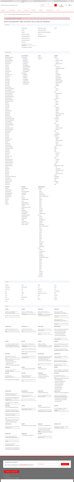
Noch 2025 (7, 107)
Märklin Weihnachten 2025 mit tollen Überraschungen (44, 330)
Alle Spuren (58, 152)
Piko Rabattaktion (59, 93)
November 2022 (8, 423)
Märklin (55, 57)
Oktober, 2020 (8, 433)
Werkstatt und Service (26, 38)
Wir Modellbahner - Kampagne (27, 435)
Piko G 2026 (7, 85)
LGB (55, 179)
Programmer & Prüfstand (26, 207)
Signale (23, 219)
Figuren (40, 238)
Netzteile (23, 197)
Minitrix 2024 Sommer (9, 129)
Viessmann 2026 (8, 71)
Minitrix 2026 (7, 79)
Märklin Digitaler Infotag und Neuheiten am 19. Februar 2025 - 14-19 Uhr (12, 357)
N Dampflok (25, 74)
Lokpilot (57, 110)
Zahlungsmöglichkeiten (26, 36)
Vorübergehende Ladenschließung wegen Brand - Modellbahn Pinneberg (12, 410)
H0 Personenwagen (26, 69)
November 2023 (24, 390)
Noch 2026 (7, 68)
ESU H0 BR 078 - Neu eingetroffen (61, 397)
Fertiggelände (41, 246)
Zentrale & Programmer (60, 113)
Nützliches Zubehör (59, 80)
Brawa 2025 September (9, 96)
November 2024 (41, 353)
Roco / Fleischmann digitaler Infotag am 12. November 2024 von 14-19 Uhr (45, 357)
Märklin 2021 (7, 182)
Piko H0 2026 (7, 80)
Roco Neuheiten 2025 (9, 360)
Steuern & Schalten (59, 60)
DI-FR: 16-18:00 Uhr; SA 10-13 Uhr (40, 1)
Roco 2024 (7, 137)
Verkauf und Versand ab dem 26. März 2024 (29, 380)
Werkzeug (57, 137)
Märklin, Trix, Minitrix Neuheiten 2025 (12, 364)
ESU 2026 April (8, 63)
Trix (55, 87)
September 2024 (57, 353)
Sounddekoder (24, 213)
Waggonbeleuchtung (25, 203)
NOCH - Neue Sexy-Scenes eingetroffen (61, 329)
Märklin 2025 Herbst (9, 93)
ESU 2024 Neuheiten (42, 377)
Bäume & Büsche (59, 82)
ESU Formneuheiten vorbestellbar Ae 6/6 (28, 400)
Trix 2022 (7, 170)
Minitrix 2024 (7, 143)
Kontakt (23, 30)
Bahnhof (40, 222)
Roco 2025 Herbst (8, 90)
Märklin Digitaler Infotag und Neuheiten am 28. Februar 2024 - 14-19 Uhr (61, 376)
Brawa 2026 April (8, 61)
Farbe (40, 189)
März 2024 (23, 372)
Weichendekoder (25, 216)
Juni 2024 (39, 367)
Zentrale (23, 205)
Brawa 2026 (7, 69)
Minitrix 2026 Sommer (9, 60)
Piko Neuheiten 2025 (9, 363)
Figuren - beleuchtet (25, 222)
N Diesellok (25, 77)
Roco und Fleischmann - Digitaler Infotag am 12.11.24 (60, 364)
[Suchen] (55, 5)
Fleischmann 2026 (8, 74)
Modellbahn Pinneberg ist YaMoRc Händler (44, 333)
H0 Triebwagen (25, 65)
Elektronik (7, 203)
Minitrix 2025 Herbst (9, 94)
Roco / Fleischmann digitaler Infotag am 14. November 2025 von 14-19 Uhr (12, 344)
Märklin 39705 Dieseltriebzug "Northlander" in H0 (27, 396)
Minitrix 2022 (7, 178)
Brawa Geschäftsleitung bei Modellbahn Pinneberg (27, 376)
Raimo (39, 295)
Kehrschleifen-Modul (25, 191)
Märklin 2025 (7, 112)
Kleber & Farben (58, 77)
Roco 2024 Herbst (8, 116)
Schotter (40, 199)
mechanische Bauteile (60, 170)
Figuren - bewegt (25, 224)
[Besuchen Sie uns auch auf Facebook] (5, 475)
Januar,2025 (7, 353)
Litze (22, 196)
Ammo (55, 174)
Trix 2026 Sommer (8, 58)
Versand (17, 477)
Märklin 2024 (7, 140)
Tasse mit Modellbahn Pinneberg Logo (12, 346)
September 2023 (57, 390)
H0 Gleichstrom (8, 191)
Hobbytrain (56, 178)
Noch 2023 (7, 157)
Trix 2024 (7, 141)
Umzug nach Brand (58, 401)
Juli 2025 (6, 341)
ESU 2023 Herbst (8, 145)
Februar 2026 (40, 309)
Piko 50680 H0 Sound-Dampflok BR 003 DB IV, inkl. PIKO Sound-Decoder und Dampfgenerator (12, 398)
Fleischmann (56, 118)
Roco (55, 123)
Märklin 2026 (7, 76)
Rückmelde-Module (25, 199)
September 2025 (57, 326)
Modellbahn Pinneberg (42, 293)
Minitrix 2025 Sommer (9, 101)
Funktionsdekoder (25, 211)
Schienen (57, 124)
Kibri (6, 291)
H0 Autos (6, 188)
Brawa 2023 (7, 149)
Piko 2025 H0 (7, 115)
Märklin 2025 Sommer (9, 99)
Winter (40, 207)
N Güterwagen (25, 83)
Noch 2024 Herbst (8, 121)
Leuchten (41, 218)
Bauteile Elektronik (25, 188)
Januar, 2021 (40, 423)
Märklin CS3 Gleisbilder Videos (11, 421)
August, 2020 (24, 433)
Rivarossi (56, 295)
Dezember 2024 (24, 353)
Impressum (40, 34)
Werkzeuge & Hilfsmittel (60, 68)
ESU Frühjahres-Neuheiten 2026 (44, 315)
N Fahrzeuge (24, 72)
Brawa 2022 (7, 171)
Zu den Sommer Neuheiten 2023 (44, 407)
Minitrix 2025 (7, 113)
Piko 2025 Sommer (8, 98)
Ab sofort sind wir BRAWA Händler (44, 425)
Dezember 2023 (8, 390)
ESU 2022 (7, 167)
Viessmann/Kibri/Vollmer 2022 (10, 176)
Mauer (40, 202)
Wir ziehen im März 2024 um (43, 376)
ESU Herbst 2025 (8, 87)
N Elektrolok (25, 76)
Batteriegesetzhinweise (42, 36)
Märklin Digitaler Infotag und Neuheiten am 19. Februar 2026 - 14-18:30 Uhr (44, 313)
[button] (62, 5)
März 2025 (56, 341)
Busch (55, 151)
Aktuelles (23, 32)
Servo (23, 200)
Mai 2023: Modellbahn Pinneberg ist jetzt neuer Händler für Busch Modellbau (60, 409)
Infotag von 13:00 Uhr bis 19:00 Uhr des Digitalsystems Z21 (12, 427)
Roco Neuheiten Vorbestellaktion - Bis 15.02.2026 (61, 316)
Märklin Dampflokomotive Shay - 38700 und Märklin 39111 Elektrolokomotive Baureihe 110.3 (61, 345)
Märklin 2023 (7, 151)
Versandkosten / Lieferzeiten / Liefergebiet (27, 45)
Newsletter (24, 42)
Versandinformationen (26, 40)
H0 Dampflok (25, 58)
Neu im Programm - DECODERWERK (28, 368)
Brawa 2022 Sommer (9, 165)
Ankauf (58, 10)
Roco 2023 (7, 154)
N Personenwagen (26, 82)
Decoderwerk (56, 176)
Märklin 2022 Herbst (9, 159)
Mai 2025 (39, 341)
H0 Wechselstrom (8, 189)
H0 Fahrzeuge (24, 57)
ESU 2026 (7, 65)
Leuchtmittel (58, 168)
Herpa (55, 146)
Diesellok (57, 108)
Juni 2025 (23, 341)
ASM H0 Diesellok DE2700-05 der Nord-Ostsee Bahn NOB (29, 357)
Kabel (23, 189)
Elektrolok (57, 107)
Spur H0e (7, 199)
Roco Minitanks (24, 297)
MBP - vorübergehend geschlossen (12, 407)
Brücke (40, 232)
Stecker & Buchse (25, 202)
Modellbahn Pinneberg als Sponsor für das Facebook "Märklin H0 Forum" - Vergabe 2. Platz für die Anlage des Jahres (45, 430)
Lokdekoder (24, 210)
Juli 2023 (23, 405)
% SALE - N (40, 58)
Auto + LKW (41, 241)
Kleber (40, 191)
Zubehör (57, 61)
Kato (55, 289)
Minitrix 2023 (7, 152)
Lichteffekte (24, 194)
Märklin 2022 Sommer (9, 162)
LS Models (40, 291)
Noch (55, 65)
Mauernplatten (58, 79)
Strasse (40, 200)
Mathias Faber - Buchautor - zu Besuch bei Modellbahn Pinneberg (61, 427)
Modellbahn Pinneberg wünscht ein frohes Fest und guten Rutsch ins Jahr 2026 (12, 330)
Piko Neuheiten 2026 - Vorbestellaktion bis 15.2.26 (61, 324)
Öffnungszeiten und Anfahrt (27, 47)
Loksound (57, 112)
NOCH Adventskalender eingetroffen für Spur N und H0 (61, 357)
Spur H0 (57, 58)
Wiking (39, 299)
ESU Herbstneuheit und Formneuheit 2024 (44, 364)
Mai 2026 (23, 309)
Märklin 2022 (7, 168)
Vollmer (23, 299)
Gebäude (57, 83)
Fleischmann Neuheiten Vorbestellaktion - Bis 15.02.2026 (60, 312)
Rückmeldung (24, 218)
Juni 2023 (39, 405)
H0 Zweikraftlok (25, 61)
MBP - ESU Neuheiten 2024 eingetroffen (12, 379)
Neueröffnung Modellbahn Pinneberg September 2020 (45, 437)
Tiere (40, 240)
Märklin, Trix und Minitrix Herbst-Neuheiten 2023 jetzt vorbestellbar (60, 396)
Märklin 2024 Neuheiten (59, 382)
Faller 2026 (7, 66)
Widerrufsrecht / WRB (42, 28)
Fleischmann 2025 (8, 110)
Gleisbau (57, 72)
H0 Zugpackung (25, 68)
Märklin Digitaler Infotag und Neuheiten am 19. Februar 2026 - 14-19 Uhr (29, 330)
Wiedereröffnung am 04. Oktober (61, 399)
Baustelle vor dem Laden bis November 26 (12, 316)
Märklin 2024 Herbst (9, 123)
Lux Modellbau (57, 134)
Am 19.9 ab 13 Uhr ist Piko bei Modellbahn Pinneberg (10, 370)
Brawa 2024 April (8, 130)
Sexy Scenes (58, 66)
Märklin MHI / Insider (25, 34)
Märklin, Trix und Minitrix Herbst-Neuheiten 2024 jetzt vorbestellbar (60, 361)
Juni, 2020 (40, 433)
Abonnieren (65, 464)
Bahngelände (41, 224)
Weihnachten (40, 276)
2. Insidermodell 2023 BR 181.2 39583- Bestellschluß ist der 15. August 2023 (45, 410)
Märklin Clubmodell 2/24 (9, 119)
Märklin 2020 (7, 184)
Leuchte (40, 216)
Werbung (57, 98)
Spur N (57, 71)
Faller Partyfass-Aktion (42, 368)
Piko (55, 91)
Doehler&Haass (24, 287)
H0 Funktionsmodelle (26, 66)
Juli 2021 (23, 423)
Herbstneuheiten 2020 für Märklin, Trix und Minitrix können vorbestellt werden (12, 448)
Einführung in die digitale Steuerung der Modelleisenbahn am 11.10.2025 (61, 349)
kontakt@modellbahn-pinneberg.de (60, 1)
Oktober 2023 (40, 390)
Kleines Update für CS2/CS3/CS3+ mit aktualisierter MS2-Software (28, 409)
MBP (6, 293)
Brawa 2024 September (9, 124)
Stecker (57, 171)
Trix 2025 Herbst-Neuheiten (60, 333)
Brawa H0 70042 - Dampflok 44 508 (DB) (29, 348)
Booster (23, 208)
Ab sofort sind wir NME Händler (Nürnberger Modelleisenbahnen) (11, 437)
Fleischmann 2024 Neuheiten (60, 381)
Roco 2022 (7, 174)
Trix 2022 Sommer (8, 163)
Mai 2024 (56, 367)
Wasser (40, 203)
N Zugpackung (25, 80)
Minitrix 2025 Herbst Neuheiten (60, 335)
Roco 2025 (7, 108)
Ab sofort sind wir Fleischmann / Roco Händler (12, 441)
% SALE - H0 (40, 57)
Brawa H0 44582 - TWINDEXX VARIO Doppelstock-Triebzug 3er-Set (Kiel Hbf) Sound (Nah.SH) (29, 345)
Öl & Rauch (41, 193)
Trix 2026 (7, 77)
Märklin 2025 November (9, 88)
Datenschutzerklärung (42, 30)
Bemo (23, 285)
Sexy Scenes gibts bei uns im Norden (45, 346)
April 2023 (56, 405)
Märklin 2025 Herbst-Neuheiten (60, 330)
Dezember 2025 (8, 326)
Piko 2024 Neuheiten (58, 387)
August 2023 (7, 405)
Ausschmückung (42, 194)
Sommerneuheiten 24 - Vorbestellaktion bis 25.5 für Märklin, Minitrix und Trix (61, 370)
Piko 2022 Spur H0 (8, 181)
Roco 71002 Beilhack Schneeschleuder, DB (12, 418)
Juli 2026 (6, 309)
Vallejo (55, 163)
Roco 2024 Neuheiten (58, 379)
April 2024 (7, 372)
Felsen (40, 205)
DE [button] (71, 1)
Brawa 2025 (7, 105)
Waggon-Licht (58, 115)
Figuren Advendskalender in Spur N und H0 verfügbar (60, 339)
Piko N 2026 (7, 82)
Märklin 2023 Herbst (9, 146)
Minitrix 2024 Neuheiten (59, 384)
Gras (40, 197)
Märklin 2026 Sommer (9, 57)
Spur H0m (7, 197)
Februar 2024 (40, 372)
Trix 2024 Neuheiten (58, 385)
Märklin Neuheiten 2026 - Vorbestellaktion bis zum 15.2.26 (60, 320)
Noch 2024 (7, 135)
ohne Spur (57, 159)
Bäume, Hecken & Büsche (43, 196)
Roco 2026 (7, 72)
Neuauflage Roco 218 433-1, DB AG (12, 420)
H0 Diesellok (25, 63)
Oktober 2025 (40, 326)
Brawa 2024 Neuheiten (42, 374)
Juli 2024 (23, 367)
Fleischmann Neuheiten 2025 (11, 361)
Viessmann (56, 135)
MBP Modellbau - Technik (59, 165)
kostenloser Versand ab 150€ (7, 1)
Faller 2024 (7, 126)
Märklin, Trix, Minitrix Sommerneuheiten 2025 (42, 344)
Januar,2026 (56, 309)
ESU (55, 105)
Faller (55, 157)
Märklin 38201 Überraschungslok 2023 (62, 392)
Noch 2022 (7, 173)
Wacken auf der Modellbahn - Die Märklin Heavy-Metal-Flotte (11, 312)
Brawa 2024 (7, 132)
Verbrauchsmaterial (59, 173)
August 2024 (7, 367)
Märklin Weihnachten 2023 (43, 392)
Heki (55, 149)
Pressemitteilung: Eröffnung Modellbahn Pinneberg (10, 444)
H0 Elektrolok (25, 60)
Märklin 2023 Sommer (9, 148)
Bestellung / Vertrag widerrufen (11, 471)
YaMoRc (55, 148)
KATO (55, 184)
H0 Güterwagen (25, 71)
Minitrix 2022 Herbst (9, 160)
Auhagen (56, 181)
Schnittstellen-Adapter (26, 214)
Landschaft (58, 76)
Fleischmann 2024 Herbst (9, 118)
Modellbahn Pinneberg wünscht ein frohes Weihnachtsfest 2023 (11, 394)
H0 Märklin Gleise (8, 196)
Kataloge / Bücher (59, 63)
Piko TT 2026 (7, 83)
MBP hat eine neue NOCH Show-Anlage (29, 351)
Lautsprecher (24, 221)
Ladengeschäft (24, 28)
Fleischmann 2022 (8, 179)
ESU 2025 (7, 102)
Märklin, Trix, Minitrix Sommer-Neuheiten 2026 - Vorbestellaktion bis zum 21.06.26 (28, 313)
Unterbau (41, 208)
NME (55, 130)
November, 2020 (57, 423)
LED (56, 167)
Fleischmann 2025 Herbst (9, 91)
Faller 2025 (7, 104)
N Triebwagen (25, 79)
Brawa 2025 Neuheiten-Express (60, 332)
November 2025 (24, 326)
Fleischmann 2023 (8, 156)
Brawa (55, 99)
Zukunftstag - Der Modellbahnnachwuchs (9, 376)
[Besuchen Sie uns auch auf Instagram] (8, 475)
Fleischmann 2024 (8, 138)
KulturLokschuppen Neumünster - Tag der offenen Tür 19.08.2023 (12, 414)
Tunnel (40, 230)
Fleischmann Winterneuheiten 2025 (44, 360)
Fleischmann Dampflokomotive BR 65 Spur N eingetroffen (44, 396)
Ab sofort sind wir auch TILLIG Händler (29, 425)
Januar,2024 (56, 372)
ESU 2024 (7, 134)
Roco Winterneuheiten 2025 (43, 359)
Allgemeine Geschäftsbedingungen (44, 32)
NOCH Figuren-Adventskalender (28, 392)
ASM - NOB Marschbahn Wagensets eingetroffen (11, 403)
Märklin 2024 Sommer (9, 127)
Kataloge (57, 85)
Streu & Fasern (58, 74)
